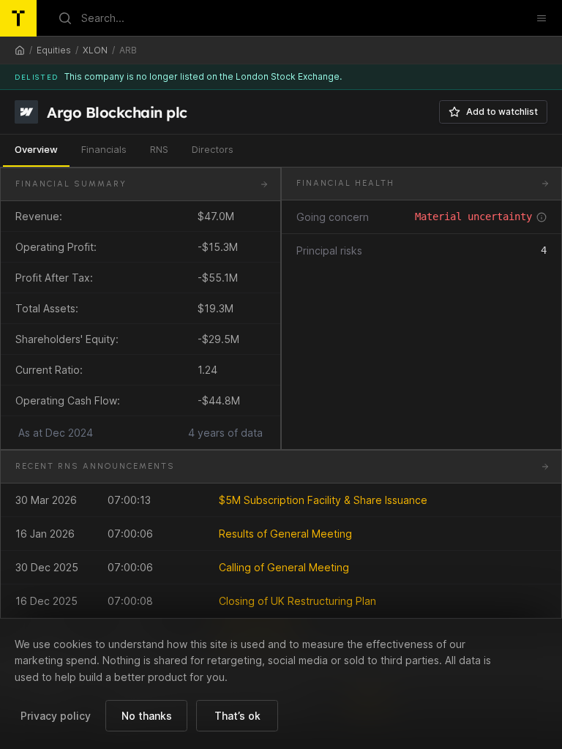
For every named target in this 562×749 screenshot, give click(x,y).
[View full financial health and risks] (545, 183)
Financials (104, 149)
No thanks (146, 716)
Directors (212, 149)
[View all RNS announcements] (545, 466)
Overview (36, 149)
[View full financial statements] (264, 184)
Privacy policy (55, 716)
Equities (54, 50)
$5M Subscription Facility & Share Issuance (323, 500)
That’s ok (237, 716)
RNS (159, 149)
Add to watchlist (502, 111)
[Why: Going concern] (541, 217)
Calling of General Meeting (284, 567)
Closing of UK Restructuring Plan (297, 601)
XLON (95, 50)
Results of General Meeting (285, 533)
